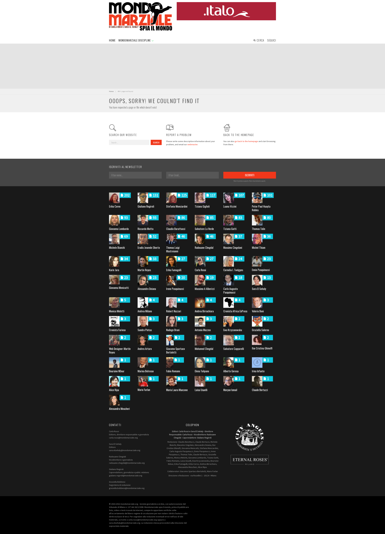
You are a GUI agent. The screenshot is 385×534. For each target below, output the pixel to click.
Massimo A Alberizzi (205, 289)
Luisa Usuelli (201, 390)
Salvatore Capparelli (233, 349)
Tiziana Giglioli (202, 206)
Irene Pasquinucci (175, 289)
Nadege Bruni (173, 330)
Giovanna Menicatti (119, 288)
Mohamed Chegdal (204, 349)
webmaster (192, 144)
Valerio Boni (258, 311)
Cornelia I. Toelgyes (233, 270)
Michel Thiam (258, 247)
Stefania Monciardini (176, 206)
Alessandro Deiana (147, 289)
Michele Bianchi (117, 247)
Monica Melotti (116, 311)
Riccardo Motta (145, 229)
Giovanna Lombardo (119, 229)
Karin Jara (114, 270)
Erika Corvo (114, 206)
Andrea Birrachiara (204, 311)
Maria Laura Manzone (177, 390)
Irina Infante (258, 371)
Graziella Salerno (260, 330)
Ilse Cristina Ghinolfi (262, 348)
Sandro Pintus (145, 330)
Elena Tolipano (202, 371)
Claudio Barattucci (175, 229)
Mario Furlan (144, 390)
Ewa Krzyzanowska (232, 330)
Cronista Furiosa (117, 330)
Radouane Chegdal (204, 247)
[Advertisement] (192, 66)
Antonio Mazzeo (203, 330)
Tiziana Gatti (230, 229)
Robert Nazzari (173, 311)
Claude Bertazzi (260, 390)
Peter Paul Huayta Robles (261, 208)
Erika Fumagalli (173, 270)
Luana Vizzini (229, 206)
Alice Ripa (114, 390)
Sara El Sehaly (259, 289)
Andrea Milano (145, 311)
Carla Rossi (200, 270)
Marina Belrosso (146, 371)
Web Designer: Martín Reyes (120, 350)
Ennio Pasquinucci (261, 270)
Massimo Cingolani (232, 247)
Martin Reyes (144, 270)
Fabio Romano (173, 371)
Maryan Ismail (230, 390)
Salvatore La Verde (204, 229)
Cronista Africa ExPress (235, 311)
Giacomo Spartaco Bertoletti (175, 350)
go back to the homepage (246, 141)
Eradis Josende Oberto (149, 247)
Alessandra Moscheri (119, 409)
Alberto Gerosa (231, 371)
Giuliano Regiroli (146, 206)
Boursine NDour (116, 371)
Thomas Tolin (258, 229)
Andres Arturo (145, 349)
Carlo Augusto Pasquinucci (230, 290)
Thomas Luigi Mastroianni (173, 249)
